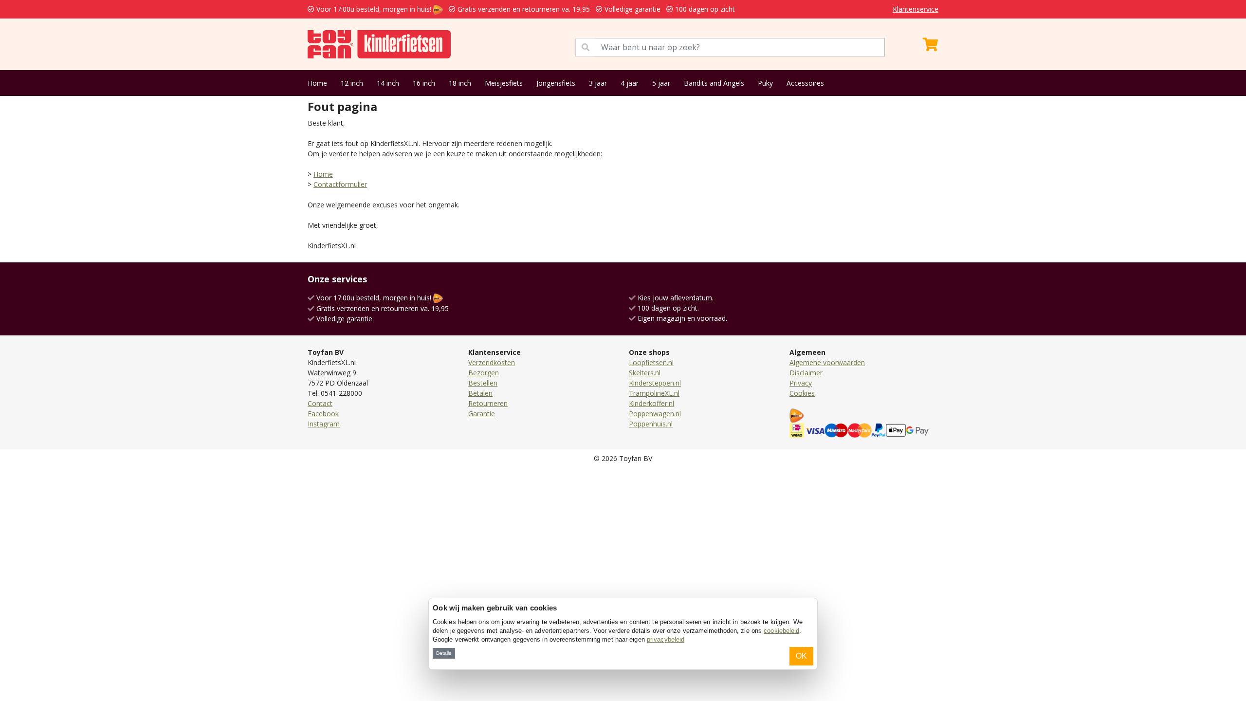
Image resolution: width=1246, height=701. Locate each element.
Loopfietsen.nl (651, 362)
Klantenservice (915, 9)
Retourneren (488, 403)
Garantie (481, 413)
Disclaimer (806, 372)
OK (801, 656)
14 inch (388, 83)
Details (443, 653)
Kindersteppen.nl (655, 382)
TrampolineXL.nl (654, 393)
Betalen (480, 393)
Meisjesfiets (504, 83)
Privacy (800, 382)
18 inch (460, 83)
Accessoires (805, 83)
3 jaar (598, 83)
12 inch (352, 83)
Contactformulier (340, 184)
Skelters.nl (644, 372)
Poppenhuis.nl (651, 423)
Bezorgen (483, 372)
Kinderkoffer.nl (651, 403)
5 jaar (661, 83)
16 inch (424, 83)
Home (317, 83)
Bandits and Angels (714, 83)
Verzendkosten (491, 362)
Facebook (323, 413)
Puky (765, 83)
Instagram (324, 423)
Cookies (802, 393)
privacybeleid (665, 639)
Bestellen (482, 382)
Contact (320, 403)
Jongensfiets (555, 83)
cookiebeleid (781, 630)
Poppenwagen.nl (655, 413)
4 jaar (630, 83)
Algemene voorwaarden (827, 362)
